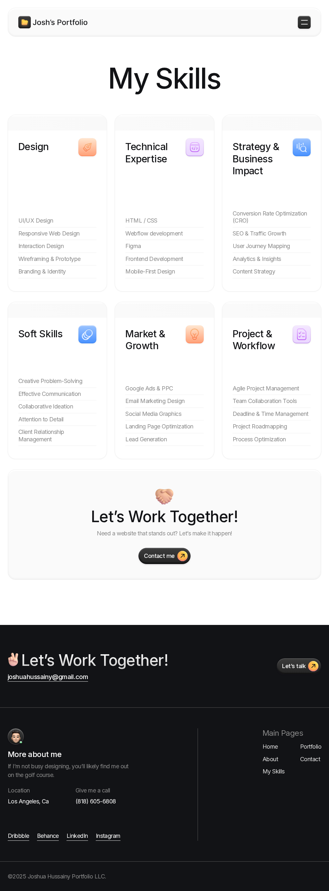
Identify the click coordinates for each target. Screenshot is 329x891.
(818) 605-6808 (96, 801)
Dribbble (18, 835)
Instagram (108, 835)
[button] (304, 22)
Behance (48, 835)
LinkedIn (77, 835)
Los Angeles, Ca (28, 801)
